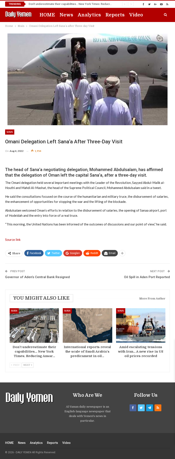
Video (136, 14)
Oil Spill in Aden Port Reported (147, 277)
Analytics (89, 14)
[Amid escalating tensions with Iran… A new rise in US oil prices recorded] (140, 325)
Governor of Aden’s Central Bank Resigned (37, 277)
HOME (47, 14)
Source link (12, 239)
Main (10, 132)
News (66, 14)
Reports (115, 14)
